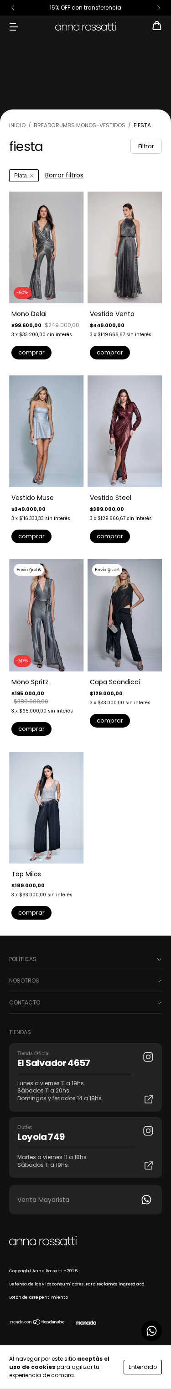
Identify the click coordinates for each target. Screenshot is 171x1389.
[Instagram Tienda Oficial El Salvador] (148, 1057)
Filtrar (146, 146)
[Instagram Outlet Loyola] (148, 1131)
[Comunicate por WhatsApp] (151, 1331)
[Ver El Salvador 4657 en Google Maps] (148, 1099)
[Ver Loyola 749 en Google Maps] (148, 1165)
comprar (31, 352)
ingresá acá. (132, 1284)
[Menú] (13, 26)
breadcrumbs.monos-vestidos (79, 125)
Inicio (17, 125)
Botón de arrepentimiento (38, 1297)
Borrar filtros (64, 175)
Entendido (143, 1367)
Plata (20, 175)
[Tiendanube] (37, 1324)
